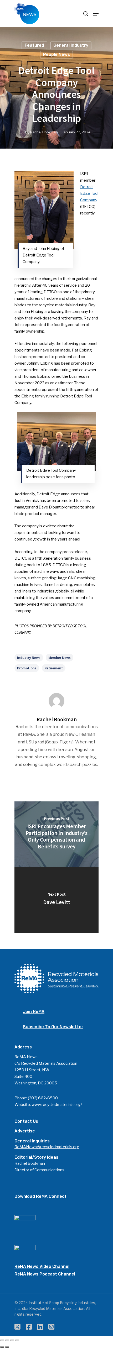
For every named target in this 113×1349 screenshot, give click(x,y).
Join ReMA (33, 1011)
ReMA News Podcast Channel (44, 1274)
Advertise (24, 1130)
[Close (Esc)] (2, 1340)
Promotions (27, 668)
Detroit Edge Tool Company (89, 193)
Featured (34, 45)
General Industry (70, 45)
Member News (59, 657)
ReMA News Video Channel (41, 1266)
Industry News (28, 657)
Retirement (53, 668)
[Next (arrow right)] (7, 1347)
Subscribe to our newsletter (53, 1026)
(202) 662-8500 (43, 1098)
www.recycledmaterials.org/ (57, 1104)
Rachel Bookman (44, 132)
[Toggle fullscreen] (12, 1340)
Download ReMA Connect (40, 1196)
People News (56, 54)
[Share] (7, 1340)
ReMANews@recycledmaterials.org (46, 1147)
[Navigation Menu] (96, 13)
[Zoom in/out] (17, 1340)
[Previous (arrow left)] (2, 1347)
